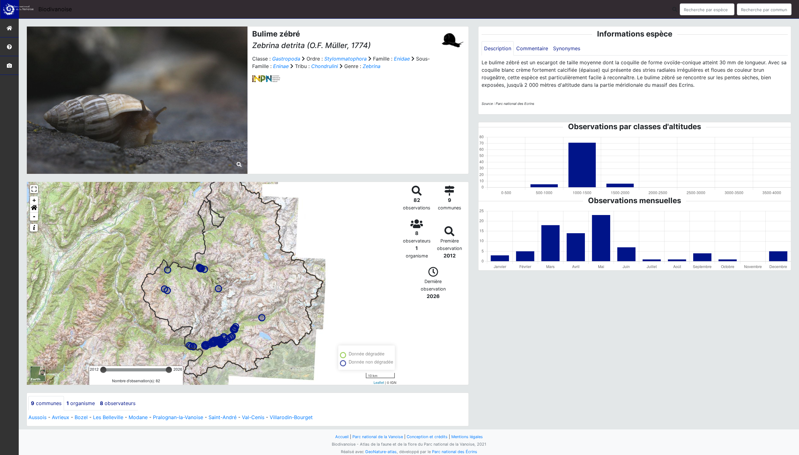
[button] (34, 208)
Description (497, 48)
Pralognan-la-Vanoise (178, 417)
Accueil (342, 436)
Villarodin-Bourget (291, 417)
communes (46, 403)
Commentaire (532, 48)
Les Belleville (108, 417)
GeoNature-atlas (381, 451)
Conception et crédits (427, 436)
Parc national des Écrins (454, 451)
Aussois (37, 417)
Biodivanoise (55, 9)
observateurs (117, 403)
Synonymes (566, 48)
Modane (138, 417)
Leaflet (379, 382)
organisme (80, 403)
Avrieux (60, 417)
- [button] (34, 216)
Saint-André (222, 417)
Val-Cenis (253, 417)
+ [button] (34, 200)
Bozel (81, 417)
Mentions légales (467, 436)
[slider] (103, 370)
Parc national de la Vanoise (377, 436)
